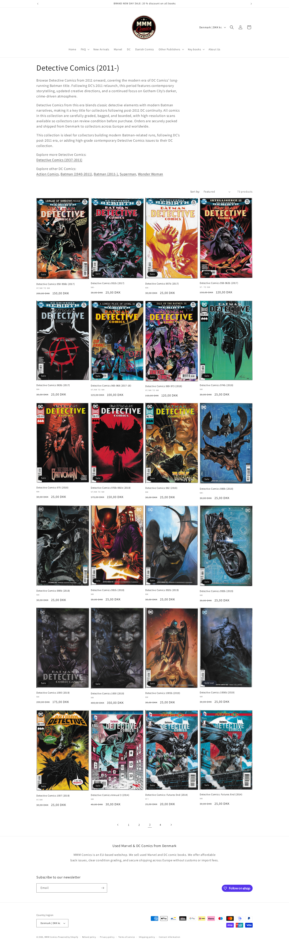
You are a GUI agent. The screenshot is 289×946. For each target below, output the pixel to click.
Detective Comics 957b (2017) (162, 283)
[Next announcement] (251, 3)
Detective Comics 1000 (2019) (53, 692)
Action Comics (47, 174)
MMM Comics (51, 937)
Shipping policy (147, 937)
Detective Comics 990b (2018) (53, 590)
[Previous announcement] (37, 3)
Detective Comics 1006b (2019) (217, 692)
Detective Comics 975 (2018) (52, 487)
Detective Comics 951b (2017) (107, 283)
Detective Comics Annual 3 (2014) (110, 795)
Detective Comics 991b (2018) (107, 590)
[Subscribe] (102, 888)
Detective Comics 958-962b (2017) (219, 283)
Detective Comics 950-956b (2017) (55, 284)
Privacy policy (107, 937)
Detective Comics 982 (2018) (161, 488)
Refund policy (89, 937)
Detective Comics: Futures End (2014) (166, 794)
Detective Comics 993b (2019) (216, 591)
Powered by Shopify (68, 937)
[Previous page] (118, 824)
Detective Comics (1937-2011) (59, 160)
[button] (84, 49)
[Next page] (171, 824)
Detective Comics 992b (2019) (162, 590)
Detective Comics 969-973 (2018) (163, 386)
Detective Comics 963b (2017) (53, 385)
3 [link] (150, 825)
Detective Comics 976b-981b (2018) (111, 487)
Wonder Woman (150, 174)
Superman (128, 174)
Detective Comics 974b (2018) (216, 385)
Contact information (169, 937)
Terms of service (126, 937)
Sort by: (195, 191)
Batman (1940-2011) (76, 174)
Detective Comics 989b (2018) (216, 488)
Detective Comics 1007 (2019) (53, 795)
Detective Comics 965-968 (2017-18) (111, 385)
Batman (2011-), (106, 174)
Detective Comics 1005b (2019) (162, 693)
